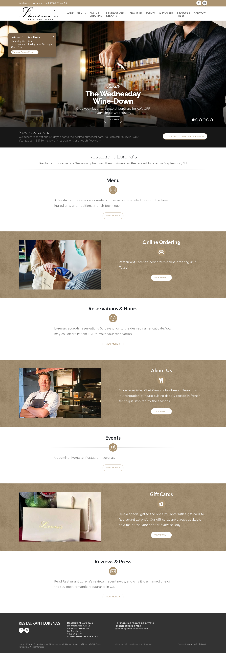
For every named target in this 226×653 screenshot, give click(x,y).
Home (70, 13)
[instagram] (204, 2)
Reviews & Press (183, 14)
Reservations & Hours (115, 14)
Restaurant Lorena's (39, 623)
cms (193, 644)
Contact (200, 13)
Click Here (113, 119)
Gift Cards (166, 13)
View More (112, 216)
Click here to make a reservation (185, 136)
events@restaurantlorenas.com (133, 628)
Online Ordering (96, 14)
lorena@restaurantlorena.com (84, 636)
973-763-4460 (75, 634)
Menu (80, 13)
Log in (204, 644)
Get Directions (74, 631)
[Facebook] (198, 2)
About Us (136, 13)
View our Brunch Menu (23, 52)
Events (151, 13)
